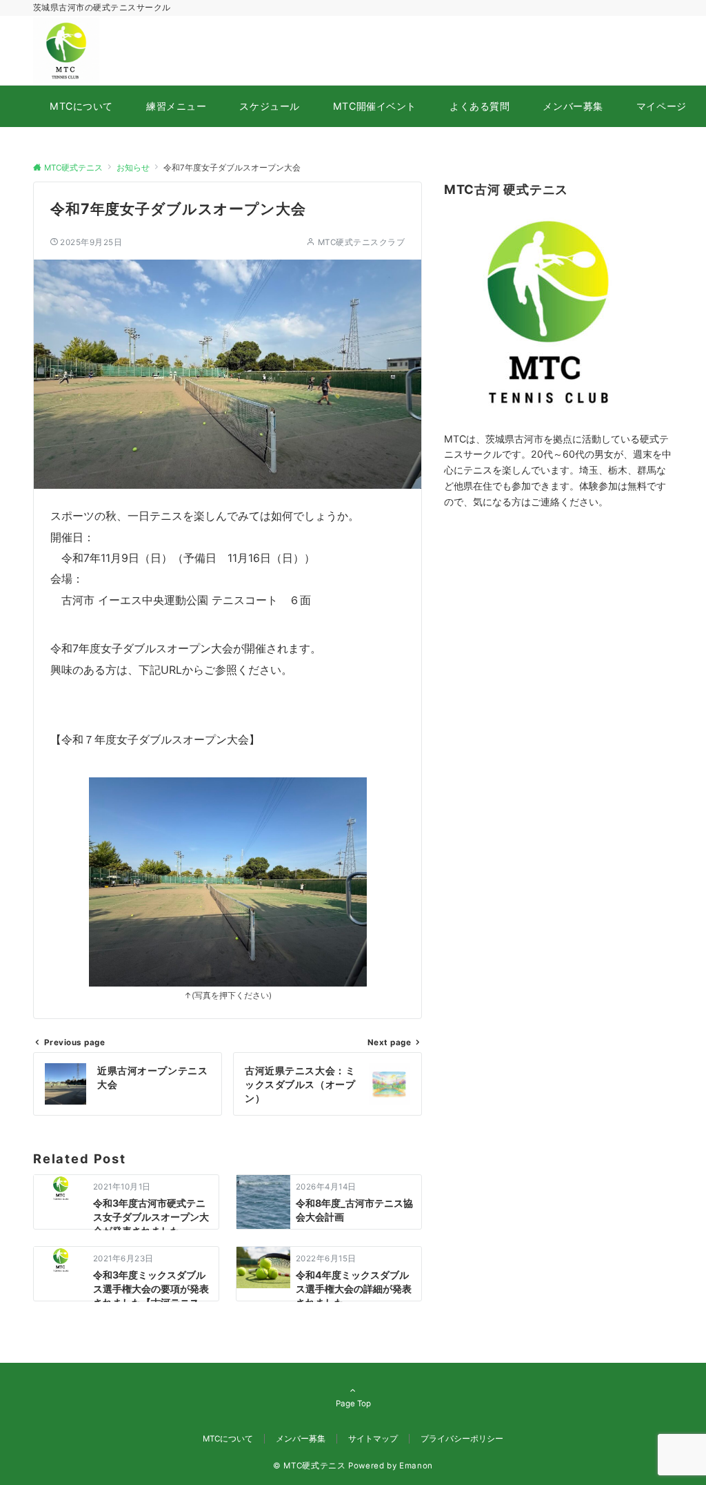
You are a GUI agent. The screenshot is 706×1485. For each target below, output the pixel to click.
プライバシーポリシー (462, 1439)
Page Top (353, 1403)
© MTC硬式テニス (309, 1466)
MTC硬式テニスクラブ (361, 242)
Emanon (416, 1466)
